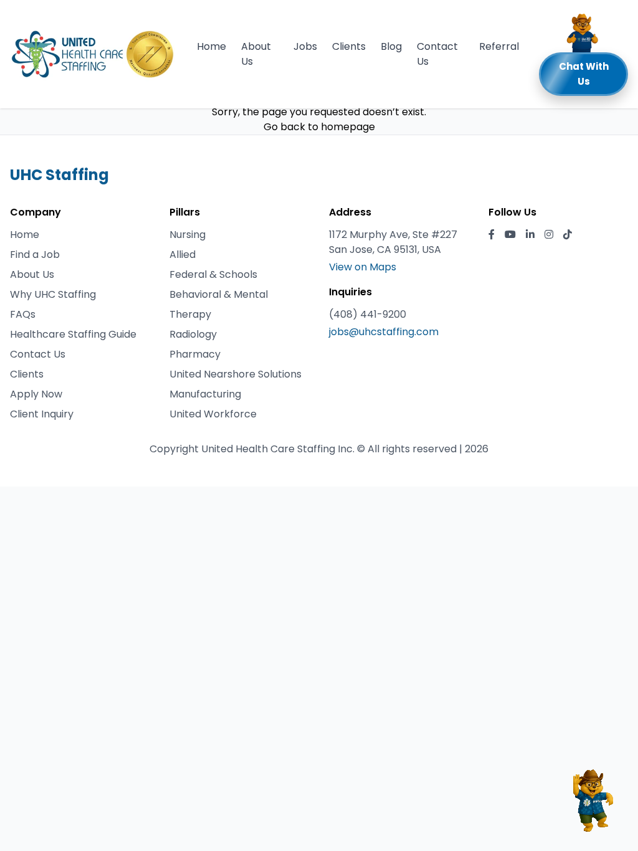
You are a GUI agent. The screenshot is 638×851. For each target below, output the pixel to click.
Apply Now (36, 394)
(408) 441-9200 (367, 314)
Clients (349, 46)
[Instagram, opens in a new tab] (549, 234)
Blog (391, 46)
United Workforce (213, 414)
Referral (499, 46)
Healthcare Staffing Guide (73, 334)
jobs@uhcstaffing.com (384, 332)
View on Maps (362, 267)
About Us (256, 54)
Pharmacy (195, 354)
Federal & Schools (213, 274)
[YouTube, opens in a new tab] (510, 234)
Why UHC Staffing (53, 294)
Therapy (190, 314)
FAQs (23, 314)
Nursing (187, 234)
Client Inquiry (42, 414)
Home (211, 46)
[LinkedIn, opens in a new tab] (530, 234)
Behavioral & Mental (218, 294)
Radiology (193, 334)
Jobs (305, 46)
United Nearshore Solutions (235, 374)
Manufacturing (205, 394)
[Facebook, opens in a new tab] (491, 234)
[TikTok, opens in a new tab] (567, 234)
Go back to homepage (319, 127)
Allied (182, 254)
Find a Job (35, 254)
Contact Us (437, 54)
